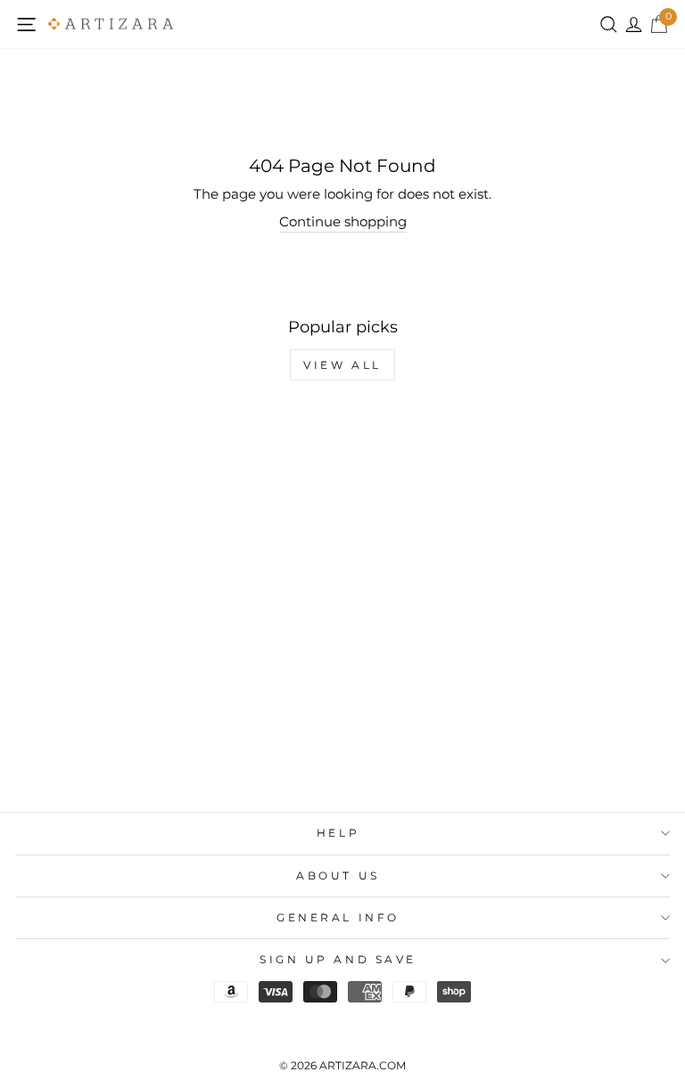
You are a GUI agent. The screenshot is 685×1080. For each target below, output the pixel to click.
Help (338, 833)
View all (342, 365)
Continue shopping (343, 222)
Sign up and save (338, 959)
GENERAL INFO (337, 918)
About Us (337, 876)
